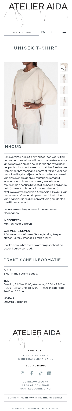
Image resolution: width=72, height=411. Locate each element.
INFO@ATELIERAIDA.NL (37, 359)
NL (51, 32)
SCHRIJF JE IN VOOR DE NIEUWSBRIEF (35, 398)
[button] (62, 68)
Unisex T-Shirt (36, 48)
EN (43, 32)
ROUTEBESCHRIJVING (35, 389)
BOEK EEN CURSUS (21, 33)
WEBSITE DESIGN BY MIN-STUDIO (36, 408)
